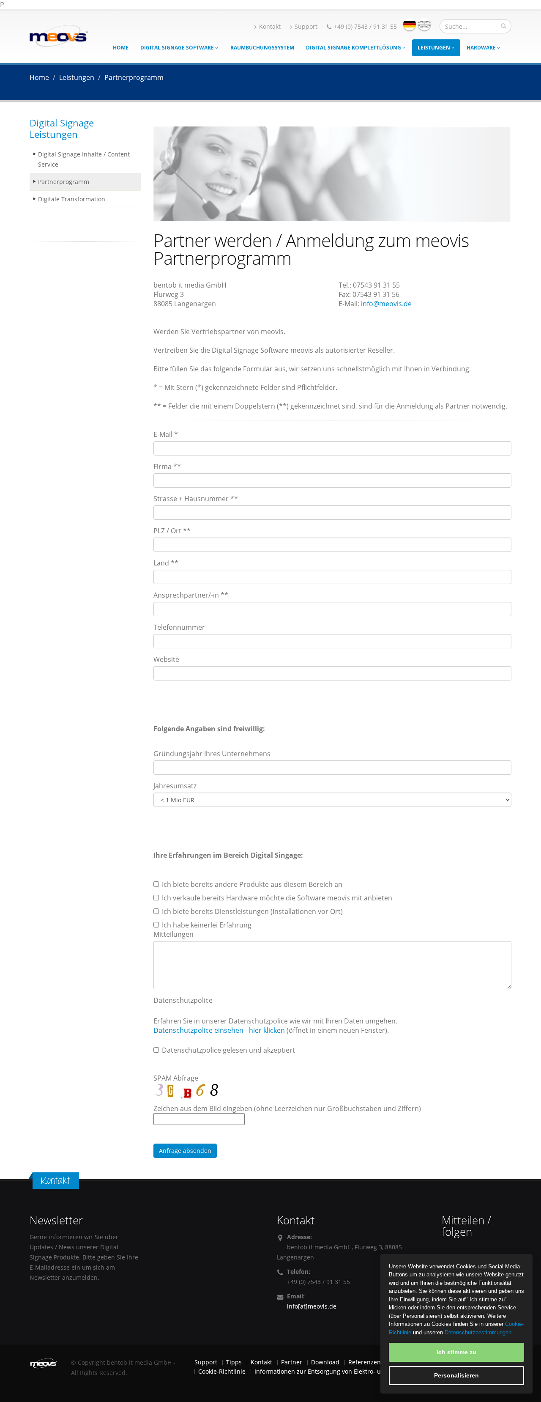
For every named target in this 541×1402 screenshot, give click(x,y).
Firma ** (167, 466)
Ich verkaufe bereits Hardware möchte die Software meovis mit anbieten (277, 898)
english (424, 24)
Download (325, 1362)
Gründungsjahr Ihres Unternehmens (211, 753)
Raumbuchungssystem (262, 47)
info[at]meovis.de (311, 1306)
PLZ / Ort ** (172, 530)
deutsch (409, 24)
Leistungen (434, 47)
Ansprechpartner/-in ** (190, 595)
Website (166, 659)
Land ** (165, 563)
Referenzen (364, 1362)
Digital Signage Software (177, 47)
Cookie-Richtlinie (222, 1371)
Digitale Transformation (71, 199)
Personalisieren (456, 1375)
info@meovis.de (386, 303)
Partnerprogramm (63, 182)
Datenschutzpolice (183, 1000)
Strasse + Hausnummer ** (195, 498)
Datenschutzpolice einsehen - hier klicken (219, 1030)
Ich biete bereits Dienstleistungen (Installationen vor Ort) (252, 911)
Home (120, 47)
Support (306, 26)
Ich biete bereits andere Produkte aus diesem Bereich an (252, 884)
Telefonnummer (179, 627)
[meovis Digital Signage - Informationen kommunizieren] (59, 35)
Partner (291, 1362)
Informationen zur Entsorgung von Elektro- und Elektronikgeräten (347, 1371)
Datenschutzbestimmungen (478, 1332)
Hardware (482, 47)
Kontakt (270, 26)
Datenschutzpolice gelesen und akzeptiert (228, 1050)
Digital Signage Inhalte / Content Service (84, 159)
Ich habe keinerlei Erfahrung (206, 925)
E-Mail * (165, 434)
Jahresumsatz (175, 785)
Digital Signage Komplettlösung (354, 47)
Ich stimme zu (456, 1352)
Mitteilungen (173, 934)
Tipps (234, 1362)
